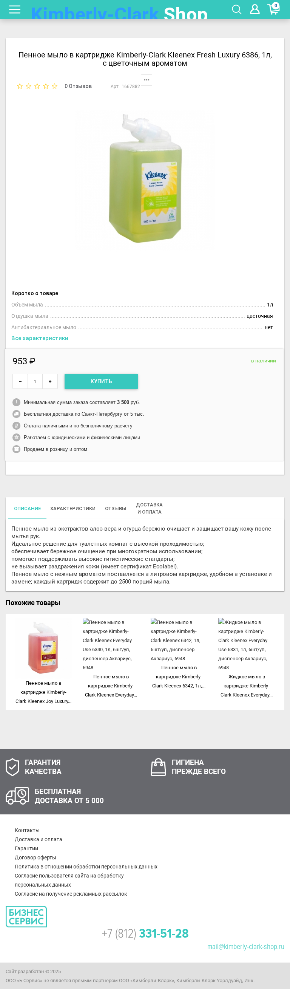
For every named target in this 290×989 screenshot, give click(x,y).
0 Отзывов (78, 86)
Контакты (27, 830)
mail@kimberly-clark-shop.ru (245, 946)
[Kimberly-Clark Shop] (120, 9)
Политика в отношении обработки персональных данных (86, 867)
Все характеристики (39, 338)
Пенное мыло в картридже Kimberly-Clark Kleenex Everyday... (111, 686)
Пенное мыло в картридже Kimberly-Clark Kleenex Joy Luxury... (43, 692)
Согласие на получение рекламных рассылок (71, 894)
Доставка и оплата (38, 839)
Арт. (115, 86)
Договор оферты (35, 857)
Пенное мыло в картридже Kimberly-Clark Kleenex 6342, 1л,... (178, 677)
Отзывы (115, 508)
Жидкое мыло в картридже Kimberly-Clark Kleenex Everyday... (247, 686)
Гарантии (26, 848)
